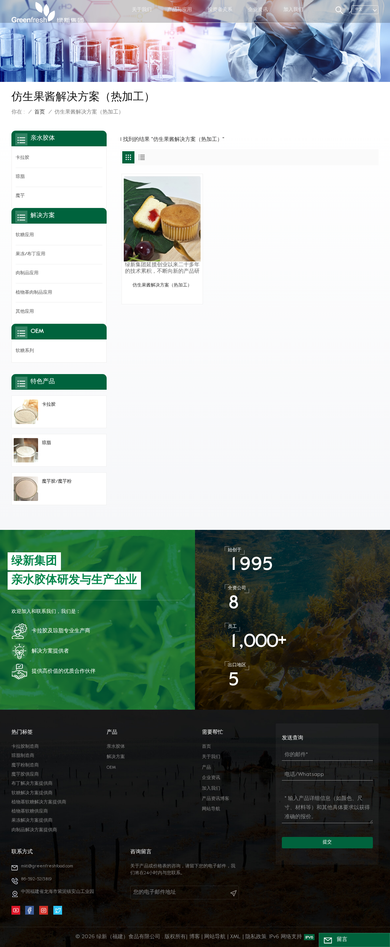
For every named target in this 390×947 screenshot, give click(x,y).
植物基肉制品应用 (34, 293)
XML (235, 936)
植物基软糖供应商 (29, 811)
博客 (194, 936)
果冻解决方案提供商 (32, 821)
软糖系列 (25, 351)
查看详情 (162, 295)
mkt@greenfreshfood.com (47, 866)
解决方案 (116, 757)
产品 (206, 768)
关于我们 (142, 10)
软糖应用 (25, 235)
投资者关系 (220, 10)
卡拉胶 (22, 158)
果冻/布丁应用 (30, 254)
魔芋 (20, 196)
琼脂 (20, 177)
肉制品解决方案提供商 (34, 830)
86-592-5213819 (36, 879)
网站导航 (211, 809)
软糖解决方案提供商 (32, 793)
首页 (39, 112)
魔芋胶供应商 (25, 775)
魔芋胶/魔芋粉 (57, 482)
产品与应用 (179, 10)
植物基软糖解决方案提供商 (38, 802)
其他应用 (25, 312)
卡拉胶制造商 (25, 747)
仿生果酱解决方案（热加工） (162, 285)
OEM (111, 768)
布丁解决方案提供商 (32, 784)
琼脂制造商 (22, 756)
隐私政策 (256, 936)
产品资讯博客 (215, 799)
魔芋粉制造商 (25, 765)
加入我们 (293, 10)
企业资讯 (258, 10)
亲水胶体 (116, 747)
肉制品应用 (27, 273)
